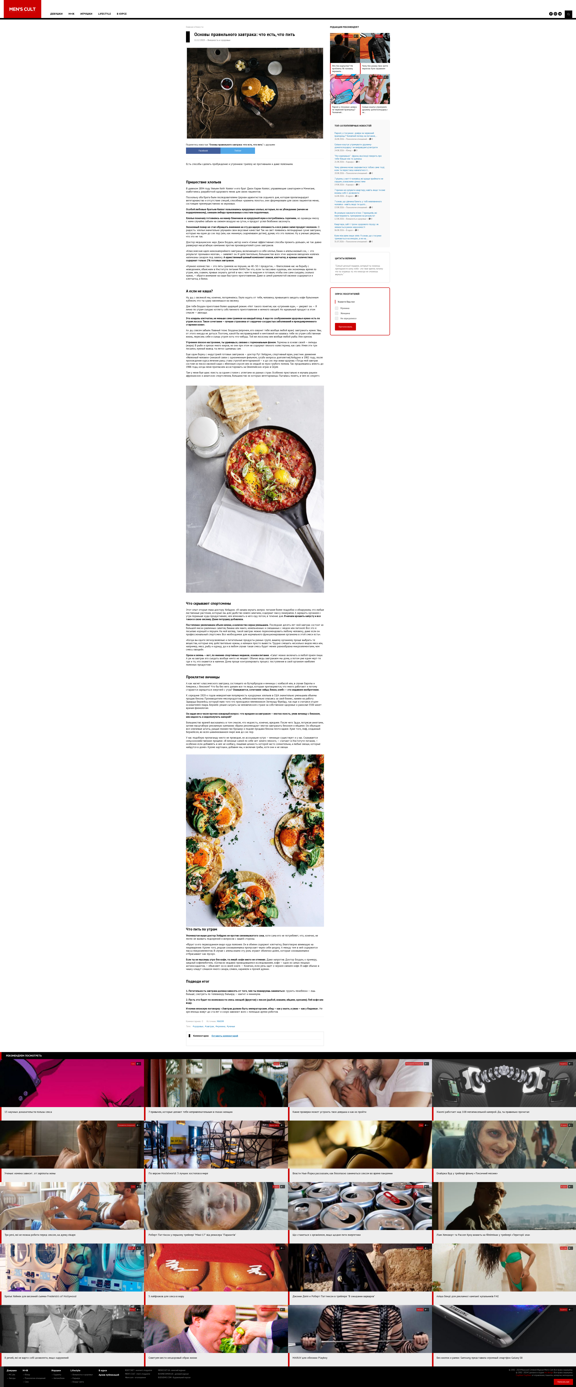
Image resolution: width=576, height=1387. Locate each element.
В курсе (122, 13)
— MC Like (11, 1374)
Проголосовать (345, 326)
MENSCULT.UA (171, 1370)
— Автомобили (57, 1378)
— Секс (26, 1382)
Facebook (203, 150)
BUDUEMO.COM (174, 1377)
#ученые (231, 1026)
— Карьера (75, 1378)
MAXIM (220, 1021)
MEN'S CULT (137, 1374)
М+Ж (71, 13)
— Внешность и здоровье (81, 1374)
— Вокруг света (77, 1382)
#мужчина (220, 1026)
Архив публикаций (109, 1374)
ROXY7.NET (138, 1370)
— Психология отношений (34, 1378)
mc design (548, 1372)
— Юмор (26, 1374)
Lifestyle (104, 13)
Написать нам (563, 1382)
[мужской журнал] (22, 9)
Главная (189, 26)
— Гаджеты (56, 1374)
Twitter (237, 150)
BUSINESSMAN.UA (173, 1374)
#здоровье (198, 1026)
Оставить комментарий (225, 1035)
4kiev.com (135, 1377)
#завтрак (209, 1026)
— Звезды (11, 1378)
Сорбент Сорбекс (523, 1375)
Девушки (56, 13)
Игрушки (86, 13)
